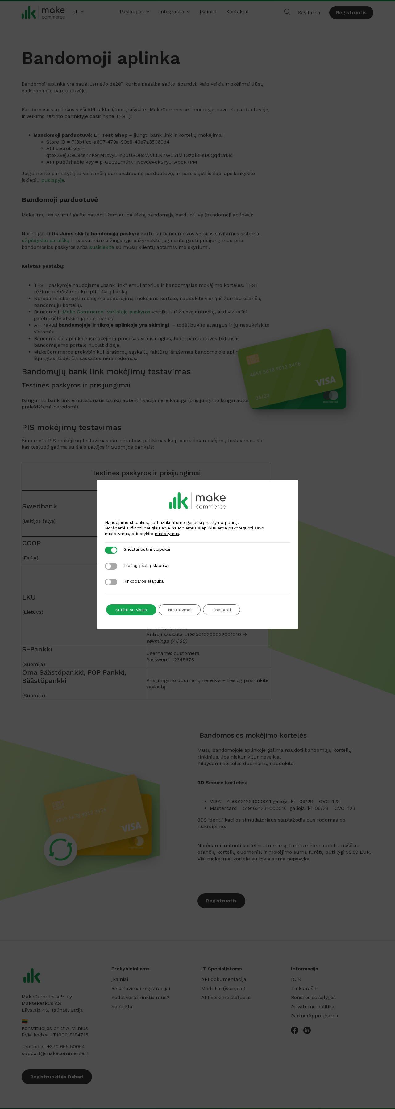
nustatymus (167, 533)
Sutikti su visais (131, 609)
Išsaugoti (221, 609)
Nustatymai (179, 609)
